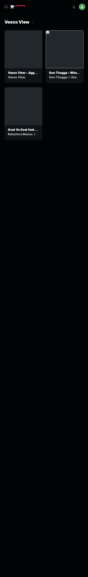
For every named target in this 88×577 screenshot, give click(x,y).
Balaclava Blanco (20, 134)
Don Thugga (58, 77)
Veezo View (16, 77)
